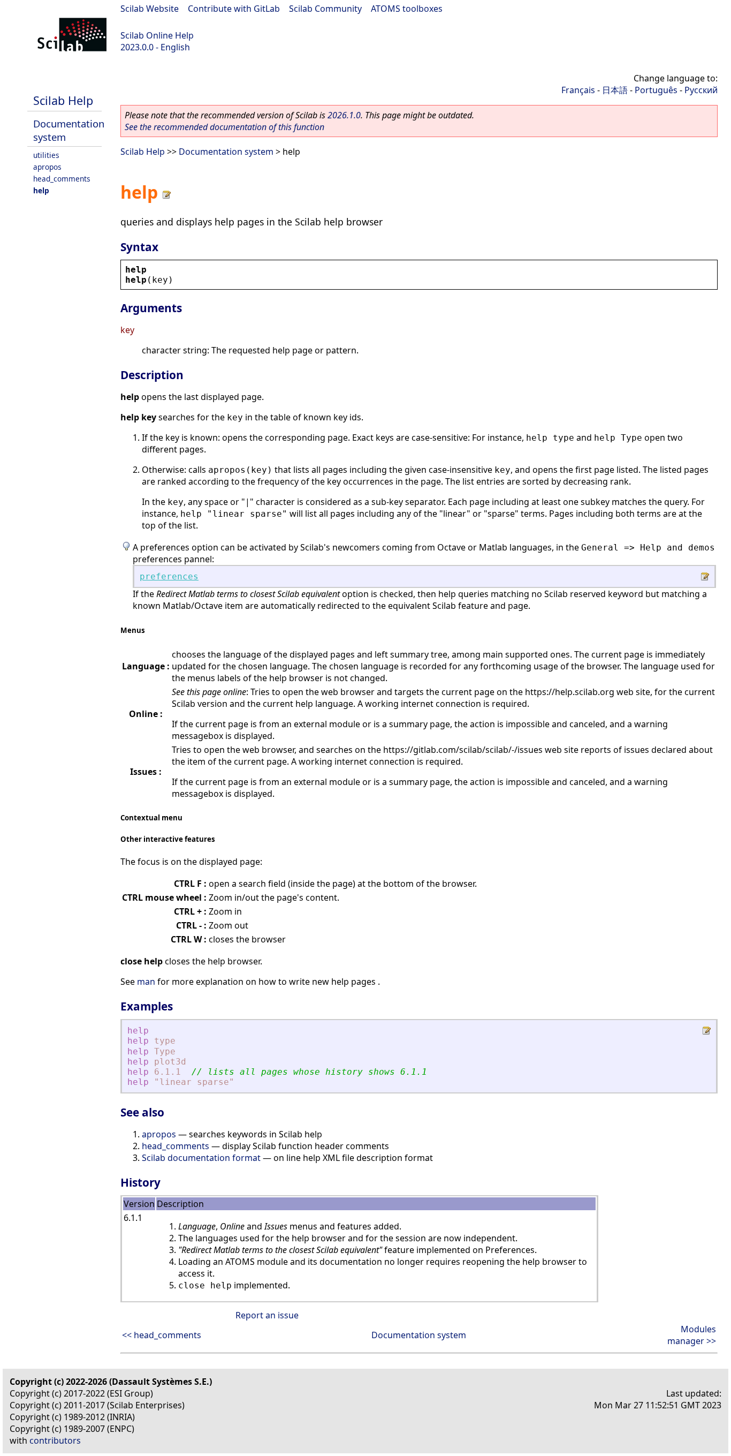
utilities (46, 155)
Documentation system (226, 151)
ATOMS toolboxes (407, 8)
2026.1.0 (344, 115)
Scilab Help (63, 100)
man (146, 981)
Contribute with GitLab (234, 8)
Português (656, 90)
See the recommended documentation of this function (224, 127)
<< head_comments (161, 1335)
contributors (55, 1440)
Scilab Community (325, 8)
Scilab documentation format (201, 1158)
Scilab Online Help (157, 35)
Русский (701, 90)
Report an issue (267, 1315)
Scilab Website (149, 8)
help (41, 190)
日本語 (615, 90)
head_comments (61, 178)
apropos (47, 167)
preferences (169, 576)
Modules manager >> (691, 1335)
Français (578, 90)
